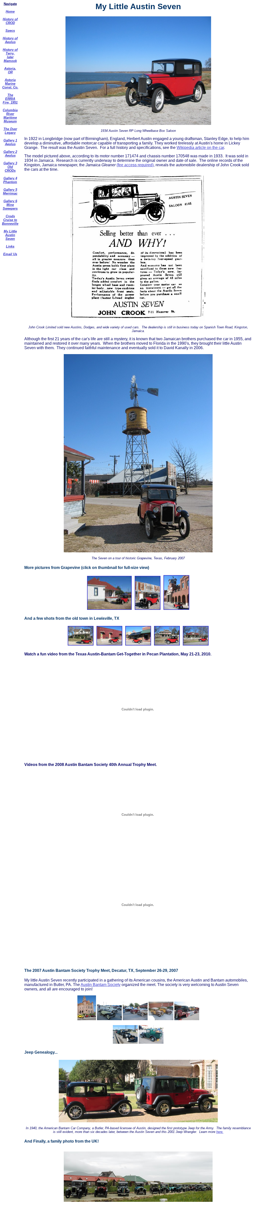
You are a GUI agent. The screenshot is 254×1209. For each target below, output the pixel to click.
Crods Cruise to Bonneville (10, 219)
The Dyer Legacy (10, 131)
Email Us (10, 254)
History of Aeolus (10, 40)
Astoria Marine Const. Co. (10, 83)
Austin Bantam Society (101, 985)
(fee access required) (135, 165)
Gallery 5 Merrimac (10, 191)
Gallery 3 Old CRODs (10, 166)
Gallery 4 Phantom (10, 180)
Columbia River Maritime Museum (10, 115)
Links (10, 246)
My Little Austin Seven (10, 235)
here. (219, 1132)
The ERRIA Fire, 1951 (10, 98)
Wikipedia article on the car (200, 147)
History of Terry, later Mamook (10, 55)
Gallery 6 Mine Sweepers (10, 204)
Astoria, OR (10, 70)
